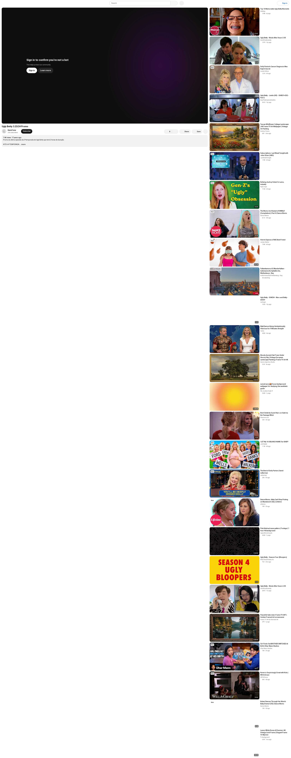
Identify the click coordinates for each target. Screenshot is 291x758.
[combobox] (140, 3)
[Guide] (4, 3)
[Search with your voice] (181, 3)
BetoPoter (12, 130)
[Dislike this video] (175, 131)
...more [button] (22, 144)
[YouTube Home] (13, 3)
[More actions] (205, 131)
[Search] (174, 3)
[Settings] (273, 3)
